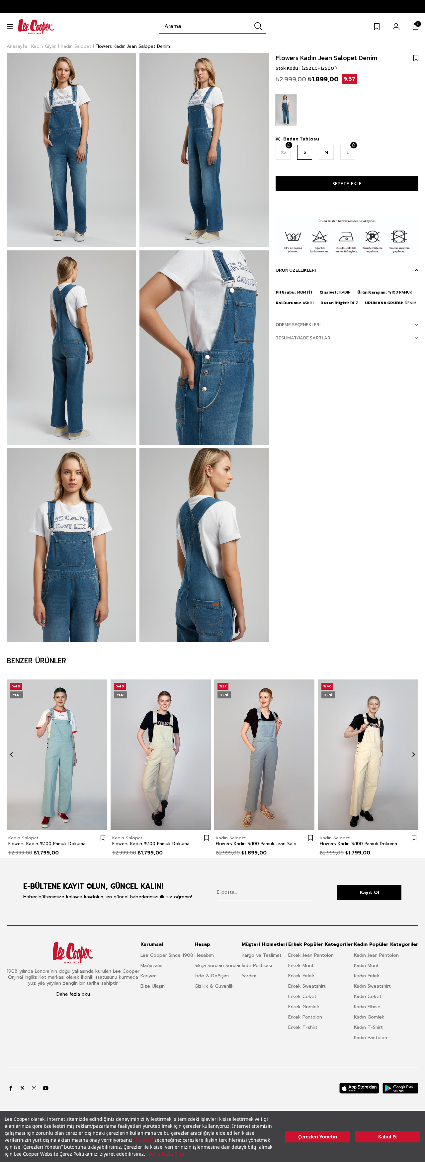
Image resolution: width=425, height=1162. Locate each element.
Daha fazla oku (73, 994)
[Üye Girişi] (396, 26)
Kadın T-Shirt (368, 1027)
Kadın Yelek (367, 975)
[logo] (73, 952)
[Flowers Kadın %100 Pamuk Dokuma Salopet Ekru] (368, 754)
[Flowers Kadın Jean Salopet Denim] (286, 110)
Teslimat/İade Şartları (303, 337)
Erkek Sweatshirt (307, 986)
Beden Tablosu (301, 138)
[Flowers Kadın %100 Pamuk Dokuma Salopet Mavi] (57, 754)
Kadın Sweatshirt (372, 986)
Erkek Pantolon (305, 1017)
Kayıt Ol (369, 892)
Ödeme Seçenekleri (298, 324)
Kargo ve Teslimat (262, 955)
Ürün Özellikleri (296, 270)
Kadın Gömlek (369, 1017)
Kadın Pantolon (370, 1037)
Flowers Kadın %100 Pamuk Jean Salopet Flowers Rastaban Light (258, 844)
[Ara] (258, 26)
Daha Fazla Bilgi (166, 1154)
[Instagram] (34, 1088)
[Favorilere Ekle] (415, 58)
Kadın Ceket (368, 996)
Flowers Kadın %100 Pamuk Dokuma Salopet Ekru (362, 844)
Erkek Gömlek (303, 1006)
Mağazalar (151, 965)
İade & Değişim (212, 975)
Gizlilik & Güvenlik (214, 986)
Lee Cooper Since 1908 (166, 955)
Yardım (249, 975)
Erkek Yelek (301, 975)
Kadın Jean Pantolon (376, 955)
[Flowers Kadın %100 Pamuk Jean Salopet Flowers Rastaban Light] (264, 754)
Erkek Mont (301, 965)
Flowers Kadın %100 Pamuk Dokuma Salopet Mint (154, 844)
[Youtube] (46, 1088)
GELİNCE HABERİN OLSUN (288, 145)
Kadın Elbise (367, 1006)
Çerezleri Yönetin (317, 1136)
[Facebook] (11, 1088)
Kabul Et (387, 1136)
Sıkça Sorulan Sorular (218, 965)
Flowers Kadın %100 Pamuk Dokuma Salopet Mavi (50, 844)
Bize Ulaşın (152, 986)
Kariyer (148, 975)
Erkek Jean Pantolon (311, 955)
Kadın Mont (366, 965)
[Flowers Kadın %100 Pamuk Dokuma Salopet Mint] (161, 754)
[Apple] (359, 1088)
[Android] (400, 1088)
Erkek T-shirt (302, 1027)
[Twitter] (22, 1088)
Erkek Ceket (302, 996)
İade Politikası (257, 965)
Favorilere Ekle (103, 838)
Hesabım (204, 955)
